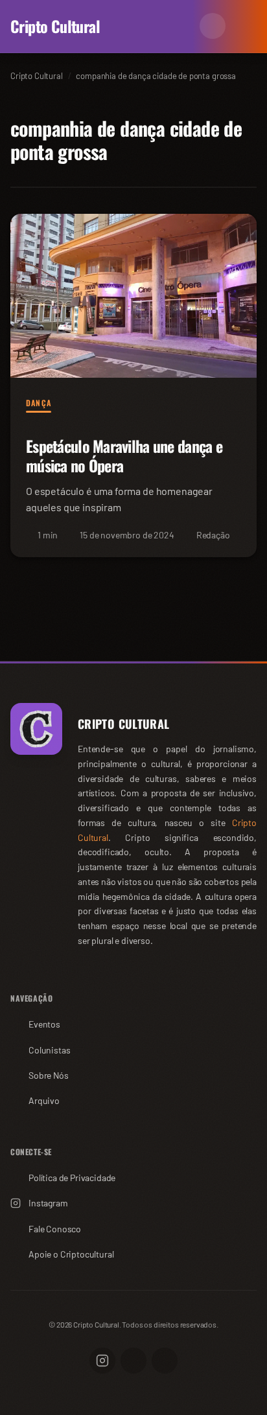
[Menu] (244, 26)
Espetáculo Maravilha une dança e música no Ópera (124, 455)
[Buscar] (181, 26)
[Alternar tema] (213, 26)
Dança (38, 403)
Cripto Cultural (55, 26)
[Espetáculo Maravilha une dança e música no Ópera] (133, 296)
